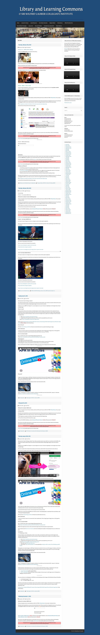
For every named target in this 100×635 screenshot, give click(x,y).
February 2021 (68, 180)
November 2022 (68, 164)
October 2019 (67, 193)
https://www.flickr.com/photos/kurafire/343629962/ (29, 393)
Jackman (42, 290)
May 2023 (67, 158)
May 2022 (67, 168)
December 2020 (68, 182)
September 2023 (68, 156)
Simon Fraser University (29, 528)
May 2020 (67, 184)
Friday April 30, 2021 (22, 403)
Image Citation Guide (24, 570)
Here (35, 159)
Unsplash (30, 321)
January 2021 (67, 181)
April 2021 (67, 177)
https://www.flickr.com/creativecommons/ (30, 316)
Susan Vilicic (27, 298)
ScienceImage (42, 321)
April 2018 (67, 207)
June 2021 (67, 175)
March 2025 (67, 145)
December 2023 (68, 152)
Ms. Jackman (35, 397)
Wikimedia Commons (36, 321)
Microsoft (66, 48)
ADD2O (32, 290)
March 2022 (67, 169)
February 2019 (68, 199)
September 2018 (68, 203)
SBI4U (47, 290)
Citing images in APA (29, 397)
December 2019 (68, 190)
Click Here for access (68, 102)
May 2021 (67, 176)
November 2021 (68, 173)
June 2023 (67, 157)
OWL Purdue (20, 138)
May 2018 (67, 206)
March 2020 (67, 187)
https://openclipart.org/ (31, 543)
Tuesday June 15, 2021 (23, 296)
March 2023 (67, 161)
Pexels (27, 321)
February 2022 (68, 170)
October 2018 (67, 202)
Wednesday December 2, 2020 (24, 596)
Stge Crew (53, 290)
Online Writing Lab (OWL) (25, 326)
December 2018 (68, 200)
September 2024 (68, 148)
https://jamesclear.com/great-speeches (25, 246)
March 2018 (67, 208)
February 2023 (68, 162)
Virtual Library (53, 97)
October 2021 (67, 174)
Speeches (49, 290)
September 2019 (68, 194)
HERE (29, 167)
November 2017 (68, 213)
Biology (39, 290)
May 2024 (67, 149)
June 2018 (67, 205)
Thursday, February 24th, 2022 (24, 45)
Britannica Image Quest (54, 587)
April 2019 (67, 196)
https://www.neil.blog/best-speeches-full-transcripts (27, 245)
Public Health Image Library (50, 321)
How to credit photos (24, 572)
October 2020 (67, 183)
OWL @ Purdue (28, 70)
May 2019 (67, 195)
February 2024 (68, 151)
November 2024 (68, 146)
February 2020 (68, 188)
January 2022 (67, 171)
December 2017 (68, 212)
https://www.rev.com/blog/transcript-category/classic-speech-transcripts (30, 249)
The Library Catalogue (24, 170)
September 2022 (68, 167)
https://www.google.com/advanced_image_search (30, 319)
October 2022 (67, 165)
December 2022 (68, 163)
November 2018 (68, 201)
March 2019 (67, 197)
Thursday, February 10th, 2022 (24, 188)
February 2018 (68, 209)
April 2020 (67, 186)
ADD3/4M (36, 290)
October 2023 (67, 155)
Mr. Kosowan (28, 47)
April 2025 (67, 144)
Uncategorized (22, 397)
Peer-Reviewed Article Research (40, 626)
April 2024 (67, 150)
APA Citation (28, 626)
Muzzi (45, 290)
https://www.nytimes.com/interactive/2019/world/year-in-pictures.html (32, 524)
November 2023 (68, 154)
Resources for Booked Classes (24, 290)
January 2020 (67, 189)
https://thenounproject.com (30, 544)
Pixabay (24, 321)
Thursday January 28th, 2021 (24, 436)
